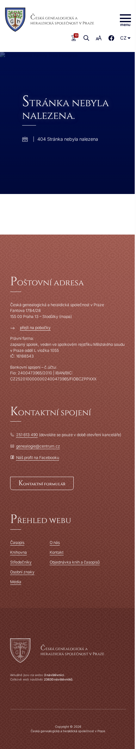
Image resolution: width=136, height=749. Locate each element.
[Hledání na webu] (86, 38)
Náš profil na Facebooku (37, 457)
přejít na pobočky (35, 327)
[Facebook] (111, 38)
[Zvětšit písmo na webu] (99, 38)
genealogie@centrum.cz (38, 446)
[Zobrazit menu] (125, 20)
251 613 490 (27, 434)
